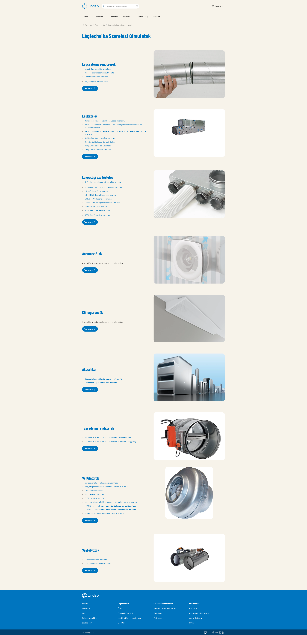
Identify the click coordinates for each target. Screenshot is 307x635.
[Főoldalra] (91, 6)
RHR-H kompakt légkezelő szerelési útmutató (104, 182)
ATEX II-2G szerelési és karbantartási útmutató (104, 513)
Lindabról (126, 16)
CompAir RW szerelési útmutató (98, 149)
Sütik (191, 623)
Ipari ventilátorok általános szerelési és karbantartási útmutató (111, 502)
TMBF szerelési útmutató (95, 498)
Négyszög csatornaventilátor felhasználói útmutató (106, 486)
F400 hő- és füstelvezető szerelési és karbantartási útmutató (110, 509)
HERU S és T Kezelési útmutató (97, 215)
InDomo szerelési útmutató (96, 206)
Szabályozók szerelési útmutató (98, 563)
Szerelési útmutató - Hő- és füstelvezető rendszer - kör (108, 437)
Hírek (84, 613)
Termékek (88, 16)
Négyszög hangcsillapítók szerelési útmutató (103, 379)
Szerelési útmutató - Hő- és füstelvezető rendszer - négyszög (110, 441)
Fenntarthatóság (140, 16)
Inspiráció (100, 16)
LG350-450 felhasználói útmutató (98, 199)
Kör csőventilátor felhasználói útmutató (101, 483)
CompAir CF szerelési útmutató (98, 146)
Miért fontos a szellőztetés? (165, 608)
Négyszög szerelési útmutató (97, 81)
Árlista (120, 608)
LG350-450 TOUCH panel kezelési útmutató (102, 202)
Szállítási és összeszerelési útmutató (100, 138)
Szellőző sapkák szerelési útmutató (99, 73)
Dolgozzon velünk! (89, 618)
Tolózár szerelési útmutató (96, 559)
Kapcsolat (155, 16)
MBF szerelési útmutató (94, 494)
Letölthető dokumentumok (129, 618)
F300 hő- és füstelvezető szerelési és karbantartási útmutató (110, 506)
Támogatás (113, 16)
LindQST (121, 623)
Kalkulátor (158, 613)
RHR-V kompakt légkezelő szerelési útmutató (103, 187)
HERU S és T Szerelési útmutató (98, 210)
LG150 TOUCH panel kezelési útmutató (100, 195)
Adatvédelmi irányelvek (199, 613)
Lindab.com (87, 623)
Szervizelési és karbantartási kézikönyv (101, 142)
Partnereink (158, 618)
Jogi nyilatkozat (195, 618)
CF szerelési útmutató (94, 490)
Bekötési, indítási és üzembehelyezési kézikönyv (105, 121)
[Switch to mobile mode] (205, 632)
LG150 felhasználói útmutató (96, 191)
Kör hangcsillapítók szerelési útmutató (101, 382)
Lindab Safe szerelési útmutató (98, 69)
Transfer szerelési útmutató (96, 76)
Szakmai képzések (125, 613)
